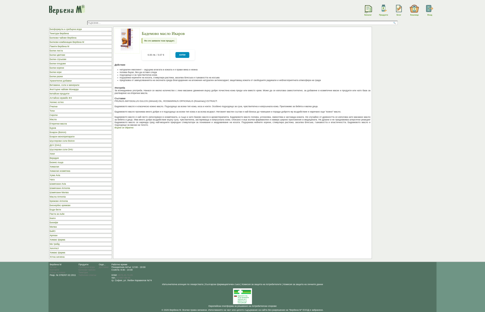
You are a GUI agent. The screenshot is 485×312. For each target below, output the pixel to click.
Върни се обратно (124, 127)
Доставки (103, 267)
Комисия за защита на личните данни (303, 284)
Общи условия (57, 272)
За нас (53, 267)
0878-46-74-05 (125, 275)
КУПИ (182, 55)
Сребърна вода (86, 267)
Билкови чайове (86, 270)
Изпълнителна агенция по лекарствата (182, 284)
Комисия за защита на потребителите (261, 284)
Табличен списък (87, 275)
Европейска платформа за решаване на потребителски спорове (243, 306)
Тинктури (83, 272)
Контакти (54, 270)
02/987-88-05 (123, 277)
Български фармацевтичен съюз (222, 284)
